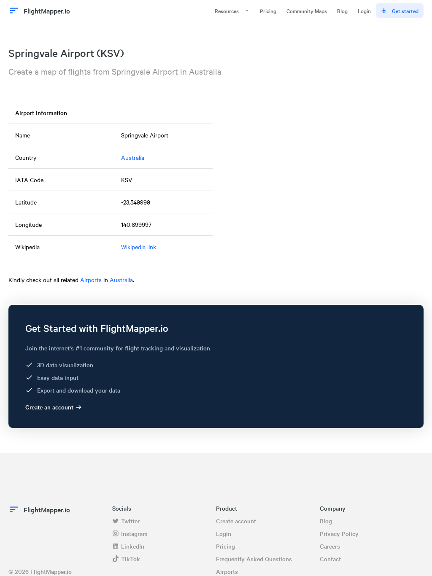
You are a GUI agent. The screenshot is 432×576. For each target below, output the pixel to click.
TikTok (130, 558)
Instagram (134, 533)
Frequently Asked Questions (254, 558)
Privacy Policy (339, 533)
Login (364, 10)
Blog (342, 10)
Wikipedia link (138, 246)
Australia (132, 157)
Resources (227, 10)
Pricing (268, 10)
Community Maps (306, 10)
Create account (236, 521)
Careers (330, 546)
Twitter (130, 521)
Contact (330, 558)
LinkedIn (132, 546)
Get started (405, 10)
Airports (91, 279)
